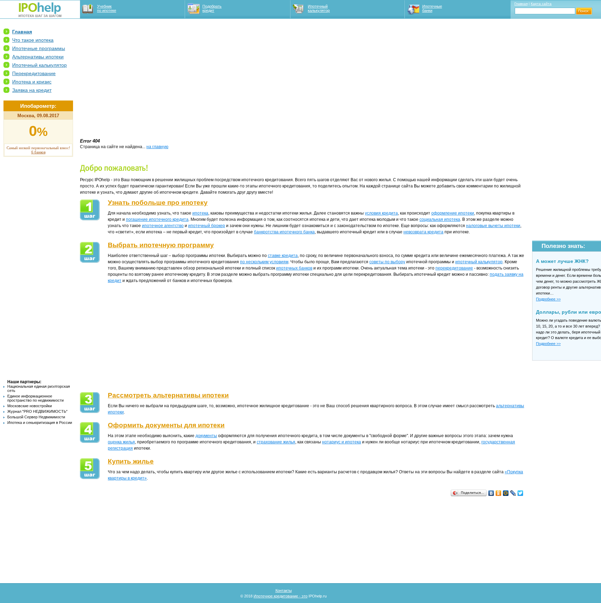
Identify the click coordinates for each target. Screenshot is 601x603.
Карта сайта (541, 4)
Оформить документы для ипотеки (166, 425)
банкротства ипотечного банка (284, 232)
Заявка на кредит (31, 90)
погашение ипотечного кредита (157, 219)
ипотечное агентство (163, 225)
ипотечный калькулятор (479, 261)
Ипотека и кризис (31, 82)
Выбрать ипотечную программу (161, 245)
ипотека (200, 213)
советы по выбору (387, 261)
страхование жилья (276, 442)
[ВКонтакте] (491, 493)
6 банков (38, 152)
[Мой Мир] (506, 493)
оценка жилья (121, 442)
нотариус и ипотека (341, 442)
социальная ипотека (439, 219)
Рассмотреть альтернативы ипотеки (168, 395)
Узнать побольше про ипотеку (158, 202)
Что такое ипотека (33, 40)
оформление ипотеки (452, 213)
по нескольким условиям (264, 261)
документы (206, 435)
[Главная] (40, 15)
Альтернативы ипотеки (38, 56)
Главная (521, 4)
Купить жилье (131, 461)
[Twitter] (520, 493)
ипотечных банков (294, 268)
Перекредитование (34, 73)
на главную (157, 146)
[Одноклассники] (498, 493)
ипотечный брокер (206, 225)
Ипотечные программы (38, 48)
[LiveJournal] (513, 493)
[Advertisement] (38, 268)
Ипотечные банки (432, 8)
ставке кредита (283, 255)
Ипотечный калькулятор (319, 8)
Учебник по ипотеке (106, 8)
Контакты (283, 590)
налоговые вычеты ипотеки (493, 225)
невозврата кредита (423, 232)
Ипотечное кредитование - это (280, 596)
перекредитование (454, 268)
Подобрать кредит (212, 8)
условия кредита (381, 213)
